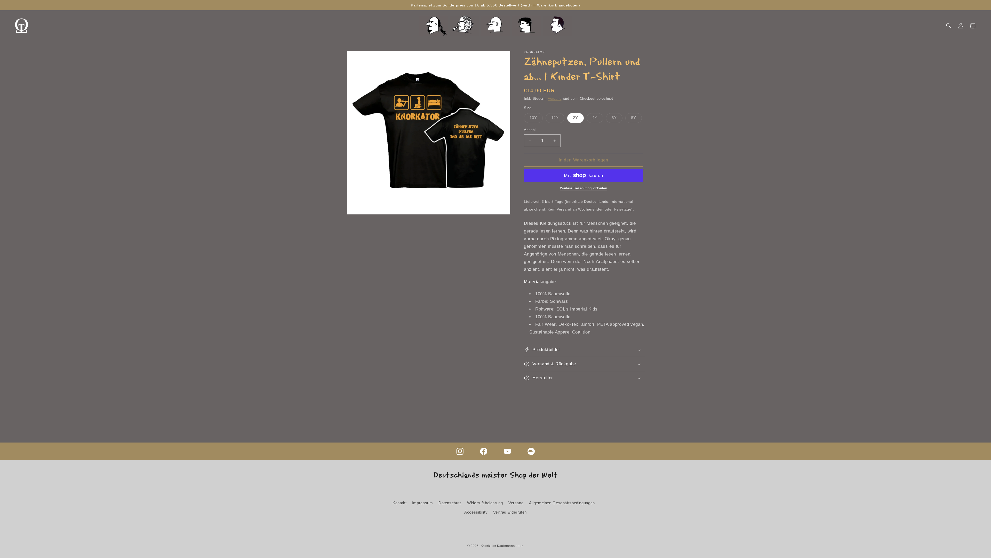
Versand (554, 98)
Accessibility (475, 512)
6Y (617, 119)
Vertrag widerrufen (510, 512)
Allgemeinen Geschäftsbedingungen (562, 503)
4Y (597, 119)
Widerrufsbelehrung (485, 503)
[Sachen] (526, 26)
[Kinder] (495, 26)
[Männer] (433, 26)
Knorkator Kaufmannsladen (502, 545)
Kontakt (399, 503)
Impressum (422, 503)
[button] (949, 26)
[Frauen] (464, 26)
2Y (575, 118)
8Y (636, 119)
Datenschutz (450, 503)
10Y (536, 119)
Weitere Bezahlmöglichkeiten (583, 188)
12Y (557, 119)
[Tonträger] (557, 26)
